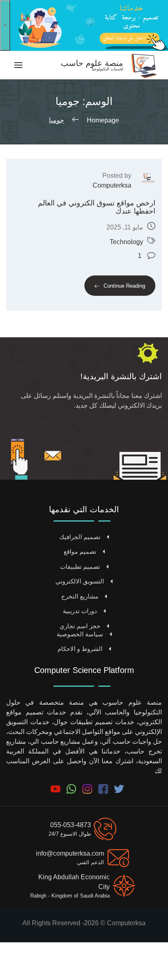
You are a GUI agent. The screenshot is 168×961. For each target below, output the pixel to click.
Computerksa (112, 185)
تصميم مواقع (80, 551)
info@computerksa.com (70, 853)
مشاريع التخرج (79, 596)
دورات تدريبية (80, 610)
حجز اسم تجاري (80, 625)
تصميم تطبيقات (80, 566)
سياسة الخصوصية (80, 634)
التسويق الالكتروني (79, 581)
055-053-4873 (70, 824)
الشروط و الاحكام (79, 648)
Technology (126, 241)
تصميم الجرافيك (79, 536)
